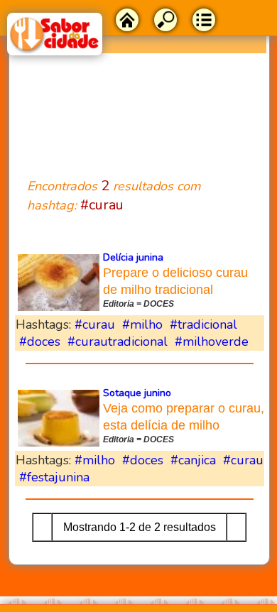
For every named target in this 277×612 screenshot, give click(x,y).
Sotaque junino (137, 393)
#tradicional (203, 324)
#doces (39, 341)
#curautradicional (117, 341)
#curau (95, 324)
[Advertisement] (139, 107)
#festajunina (54, 477)
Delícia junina (133, 257)
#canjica (193, 460)
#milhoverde (212, 341)
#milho (142, 324)
